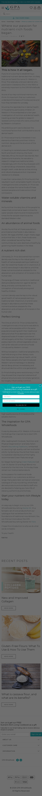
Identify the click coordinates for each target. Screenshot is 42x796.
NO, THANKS (21, 409)
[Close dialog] (40, 386)
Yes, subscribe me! (21, 405)
